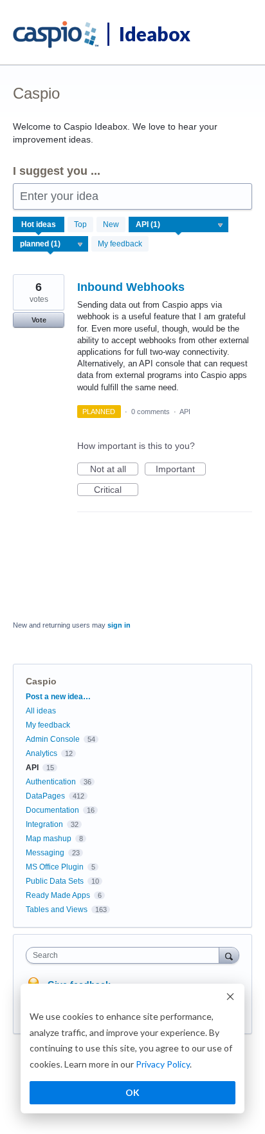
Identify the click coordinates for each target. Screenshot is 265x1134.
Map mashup (48, 838)
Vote (39, 320)
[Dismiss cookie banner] (230, 998)
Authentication (51, 781)
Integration (44, 824)
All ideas (41, 710)
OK (132, 1092)
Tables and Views (56, 909)
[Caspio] (56, 35)
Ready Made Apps (58, 895)
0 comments (150, 411)
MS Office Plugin (55, 866)
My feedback (120, 243)
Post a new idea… (58, 696)
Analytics (41, 753)
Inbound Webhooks (131, 287)
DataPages (45, 796)
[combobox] (125, 955)
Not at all (114, 469)
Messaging (45, 852)
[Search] (229, 955)
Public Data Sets (55, 881)
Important (181, 469)
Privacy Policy (163, 1064)
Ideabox (154, 33)
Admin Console (53, 739)
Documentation (52, 810)
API (184, 411)
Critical (116, 490)
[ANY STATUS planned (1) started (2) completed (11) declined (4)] (50, 243)
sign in (119, 625)
